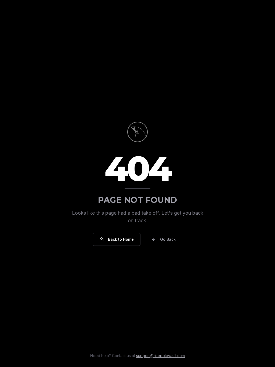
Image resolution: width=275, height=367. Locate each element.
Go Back (168, 239)
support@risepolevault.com (160, 355)
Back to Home (121, 239)
